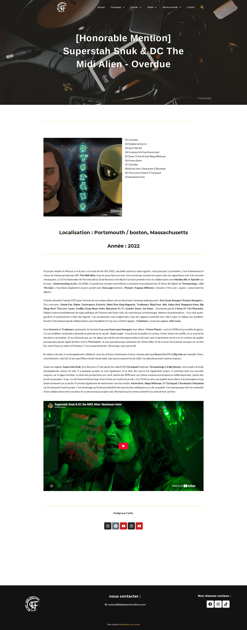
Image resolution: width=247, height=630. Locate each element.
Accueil (101, 7)
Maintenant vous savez (129, 624)
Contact (191, 7)
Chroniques (115, 7)
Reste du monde (170, 7)
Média (150, 7)
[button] (202, 7)
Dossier (134, 7)
